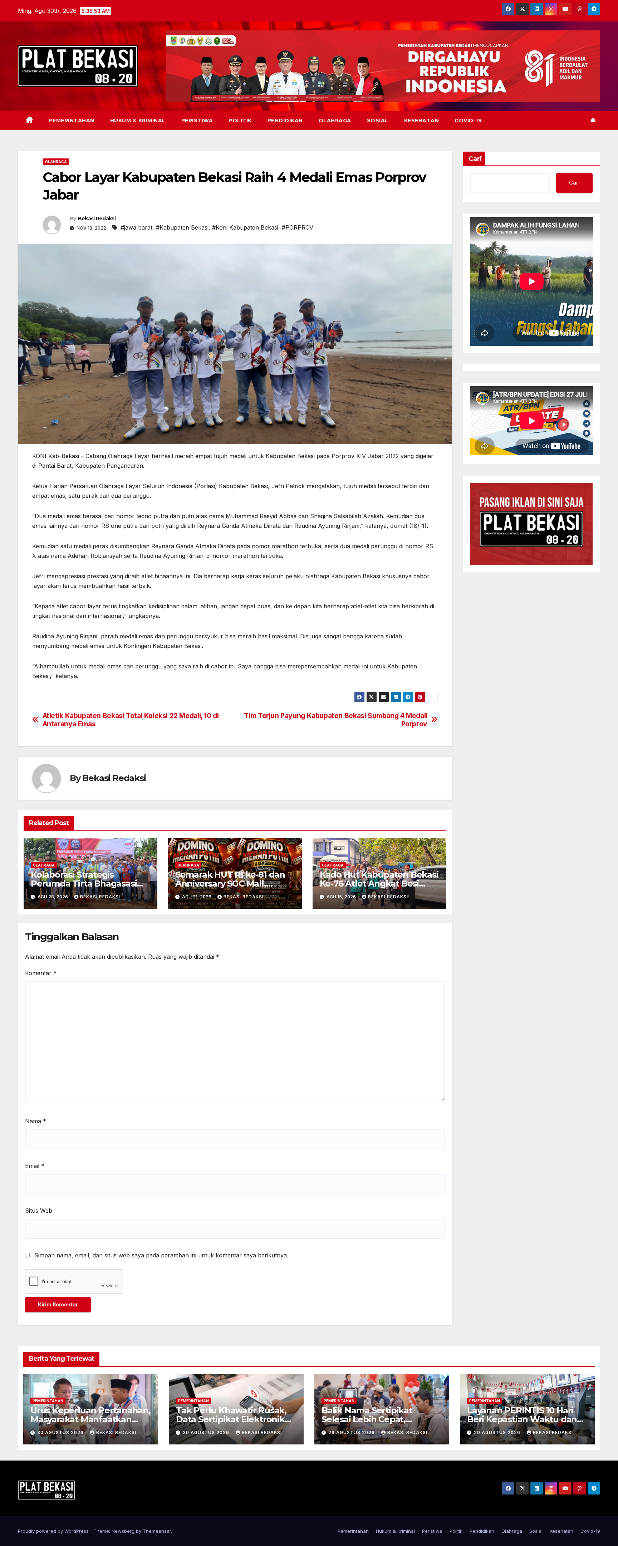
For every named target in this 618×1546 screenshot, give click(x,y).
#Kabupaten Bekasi (182, 227)
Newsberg (123, 1531)
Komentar (41, 973)
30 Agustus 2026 (61, 1432)
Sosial (377, 120)
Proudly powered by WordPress (54, 1531)
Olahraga (335, 120)
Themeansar (157, 1531)
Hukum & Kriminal (138, 120)
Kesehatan (421, 120)
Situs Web (38, 1210)
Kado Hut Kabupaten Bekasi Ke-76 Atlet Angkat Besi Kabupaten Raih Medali (379, 883)
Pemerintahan (71, 120)
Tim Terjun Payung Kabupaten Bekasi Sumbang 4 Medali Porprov (335, 720)
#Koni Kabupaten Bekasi (245, 227)
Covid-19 (468, 120)
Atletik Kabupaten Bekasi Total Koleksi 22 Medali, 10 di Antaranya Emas (131, 720)
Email (34, 1165)
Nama (35, 1121)
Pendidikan (285, 120)
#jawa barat (136, 227)
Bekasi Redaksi (97, 218)
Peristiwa (197, 120)
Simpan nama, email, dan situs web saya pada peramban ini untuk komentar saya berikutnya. (161, 1255)
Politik (240, 120)
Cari (475, 159)
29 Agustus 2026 (352, 1432)
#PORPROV (297, 227)
